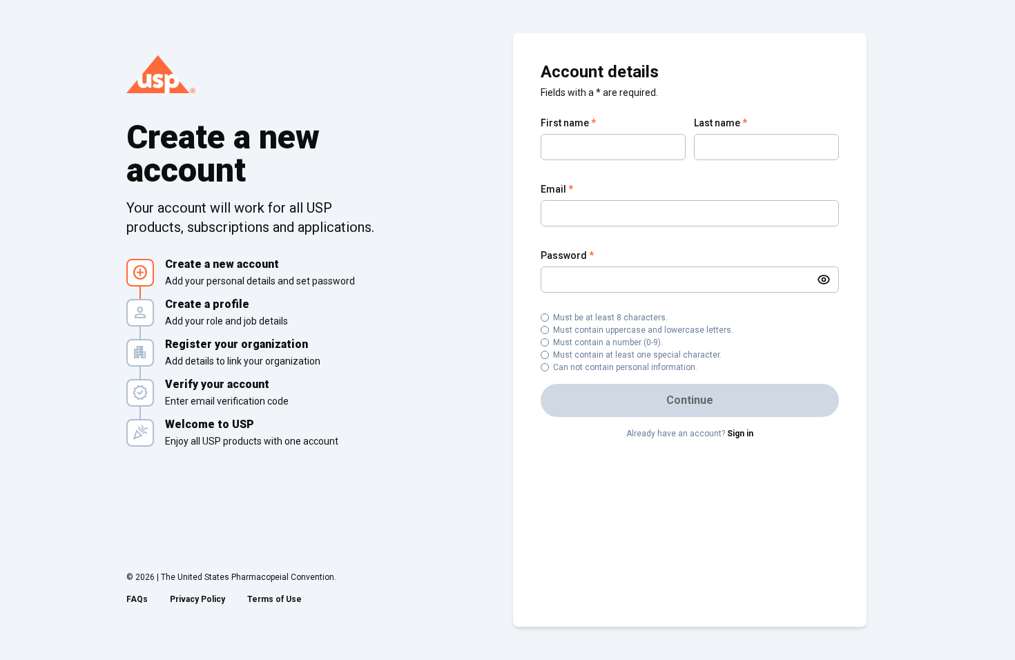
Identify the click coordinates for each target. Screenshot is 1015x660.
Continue (689, 400)
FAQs (137, 599)
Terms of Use (274, 599)
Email (557, 189)
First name (568, 122)
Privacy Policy (197, 599)
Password (567, 255)
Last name (720, 122)
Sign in (740, 433)
